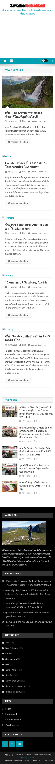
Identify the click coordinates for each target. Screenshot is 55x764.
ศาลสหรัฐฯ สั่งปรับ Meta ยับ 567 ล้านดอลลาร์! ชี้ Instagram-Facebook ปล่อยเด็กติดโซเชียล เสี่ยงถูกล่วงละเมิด (35, 432)
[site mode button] (45, 60)
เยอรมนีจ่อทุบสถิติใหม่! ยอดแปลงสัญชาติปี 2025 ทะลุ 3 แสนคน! (35, 485)
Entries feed (11, 714)
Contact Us (48, 761)
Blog (27, 761)
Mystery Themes (27, 758)
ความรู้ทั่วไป (10, 670)
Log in (8, 709)
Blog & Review (11, 648)
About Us (36, 761)
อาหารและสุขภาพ (13, 681)
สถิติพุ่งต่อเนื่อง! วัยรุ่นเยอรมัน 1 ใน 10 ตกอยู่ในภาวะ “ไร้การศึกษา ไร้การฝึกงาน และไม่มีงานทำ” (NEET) (36, 412)
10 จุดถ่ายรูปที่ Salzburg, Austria (26, 282)
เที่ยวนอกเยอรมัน (13, 692)
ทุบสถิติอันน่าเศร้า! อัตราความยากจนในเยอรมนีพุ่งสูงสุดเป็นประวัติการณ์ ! (34, 468)
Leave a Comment (38, 121)
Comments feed (13, 719)
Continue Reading (19, 142)
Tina (24, 121)
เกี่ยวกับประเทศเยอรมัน (15, 686)
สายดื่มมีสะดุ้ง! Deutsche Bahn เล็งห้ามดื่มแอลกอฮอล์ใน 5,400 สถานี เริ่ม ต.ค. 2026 (35, 451)
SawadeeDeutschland (13, 761)
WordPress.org (12, 725)
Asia (7, 643)
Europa (8, 653)
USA (7, 664)
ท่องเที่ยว (9, 675)
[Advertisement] (27, 40)
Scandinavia (11, 659)
